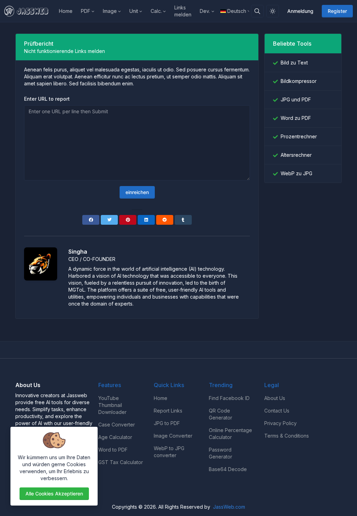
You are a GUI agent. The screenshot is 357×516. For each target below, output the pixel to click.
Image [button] (110, 11)
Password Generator (220, 453)
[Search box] (257, 11)
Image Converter (173, 436)
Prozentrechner (299, 136)
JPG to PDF (167, 423)
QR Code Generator (220, 414)
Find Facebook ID (229, 398)
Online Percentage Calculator (230, 433)
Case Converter (116, 425)
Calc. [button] (156, 11)
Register (337, 11)
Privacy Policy (280, 423)
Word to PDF (113, 450)
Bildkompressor (299, 81)
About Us (274, 398)
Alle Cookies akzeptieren (54, 493)
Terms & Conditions (286, 436)
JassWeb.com (229, 507)
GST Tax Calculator (120, 462)
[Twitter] (109, 220)
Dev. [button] (205, 11)
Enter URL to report (47, 99)
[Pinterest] (127, 220)
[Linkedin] (146, 220)
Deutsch (236, 11)
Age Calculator (115, 437)
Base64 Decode (228, 469)
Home (66, 11)
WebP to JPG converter (169, 451)
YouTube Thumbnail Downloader (112, 405)
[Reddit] (164, 220)
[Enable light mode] (272, 11)
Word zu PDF (296, 118)
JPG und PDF (296, 99)
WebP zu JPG (296, 173)
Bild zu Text (294, 63)
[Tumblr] (183, 220)
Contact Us (276, 411)
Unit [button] (133, 11)
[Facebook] (90, 220)
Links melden (182, 11)
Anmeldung (300, 11)
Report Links (168, 411)
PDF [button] (85, 11)
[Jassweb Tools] (29, 11)
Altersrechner (296, 155)
